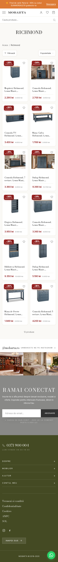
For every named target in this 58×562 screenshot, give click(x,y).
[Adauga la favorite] (24, 63)
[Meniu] (4, 12)
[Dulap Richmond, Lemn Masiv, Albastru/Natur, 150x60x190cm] (43, 161)
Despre (29, 461)
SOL (4, 521)
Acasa (5, 45)
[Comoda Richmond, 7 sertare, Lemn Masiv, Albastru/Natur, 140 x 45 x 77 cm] (15, 161)
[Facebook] (9, 530)
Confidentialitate (11, 506)
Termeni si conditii (13, 501)
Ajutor (29, 475)
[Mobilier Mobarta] (11, 364)
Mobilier (29, 468)
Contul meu (29, 482)
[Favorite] (47, 12)
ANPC (5, 516)
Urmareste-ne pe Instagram (37, 348)
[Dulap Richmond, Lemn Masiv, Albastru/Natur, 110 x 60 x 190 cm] (43, 251)
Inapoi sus (12, 541)
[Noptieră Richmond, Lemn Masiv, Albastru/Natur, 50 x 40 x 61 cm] (15, 72)
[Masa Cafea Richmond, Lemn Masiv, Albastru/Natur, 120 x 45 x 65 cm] (43, 117)
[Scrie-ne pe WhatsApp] (51, 555)
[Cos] (53, 12)
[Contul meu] (41, 12)
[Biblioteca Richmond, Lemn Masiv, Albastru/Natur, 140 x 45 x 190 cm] (15, 251)
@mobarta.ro (10, 348)
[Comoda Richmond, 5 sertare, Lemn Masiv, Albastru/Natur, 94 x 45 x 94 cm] (43, 295)
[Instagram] (3, 530)
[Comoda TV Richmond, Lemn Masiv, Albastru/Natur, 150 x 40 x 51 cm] (15, 117)
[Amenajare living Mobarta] (34, 364)
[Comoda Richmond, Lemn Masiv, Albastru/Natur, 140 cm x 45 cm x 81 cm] (43, 206)
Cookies (6, 511)
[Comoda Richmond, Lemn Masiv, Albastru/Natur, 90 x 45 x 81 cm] (43, 72)
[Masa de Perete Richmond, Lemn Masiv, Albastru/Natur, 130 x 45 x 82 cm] (15, 295)
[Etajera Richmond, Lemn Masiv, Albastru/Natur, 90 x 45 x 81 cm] (15, 206)
